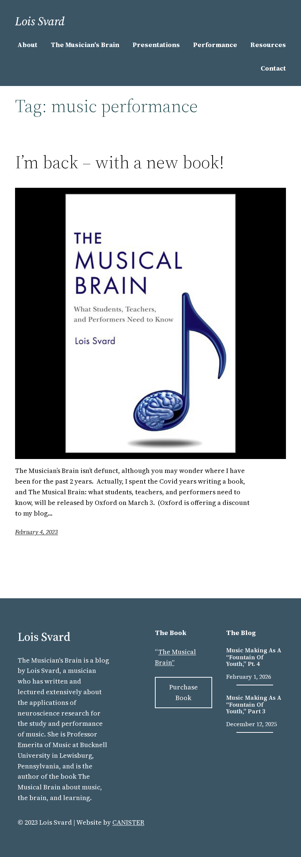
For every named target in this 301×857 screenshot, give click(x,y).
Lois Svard (40, 21)
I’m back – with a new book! (119, 162)
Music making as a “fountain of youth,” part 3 (253, 704)
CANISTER (128, 822)
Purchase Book (183, 692)
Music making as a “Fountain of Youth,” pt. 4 (253, 657)
